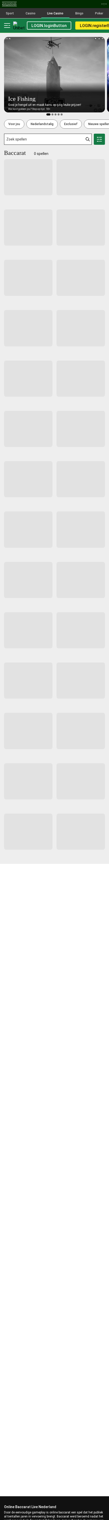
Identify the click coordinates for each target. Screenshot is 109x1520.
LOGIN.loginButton (49, 25)
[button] (14, 124)
